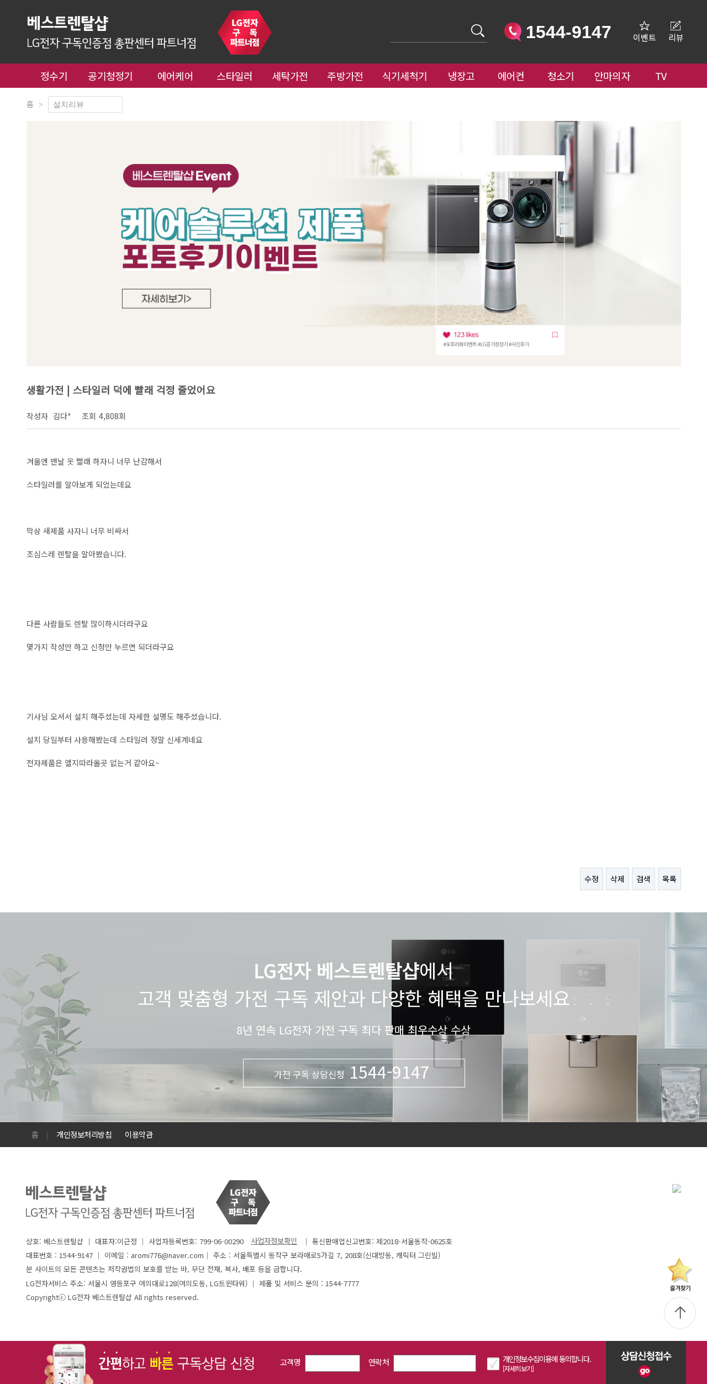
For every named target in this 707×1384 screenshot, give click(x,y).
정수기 (53, 75)
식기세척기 (405, 75)
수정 (591, 878)
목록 (669, 878)
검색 (643, 878)
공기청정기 (110, 75)
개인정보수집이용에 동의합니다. (547, 1359)
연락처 (378, 1361)
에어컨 (511, 75)
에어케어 (175, 75)
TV (661, 75)
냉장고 (461, 75)
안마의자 (614, 75)
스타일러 (234, 75)
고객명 (290, 1361)
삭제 (617, 878)
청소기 (560, 75)
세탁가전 (290, 75)
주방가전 (345, 75)
